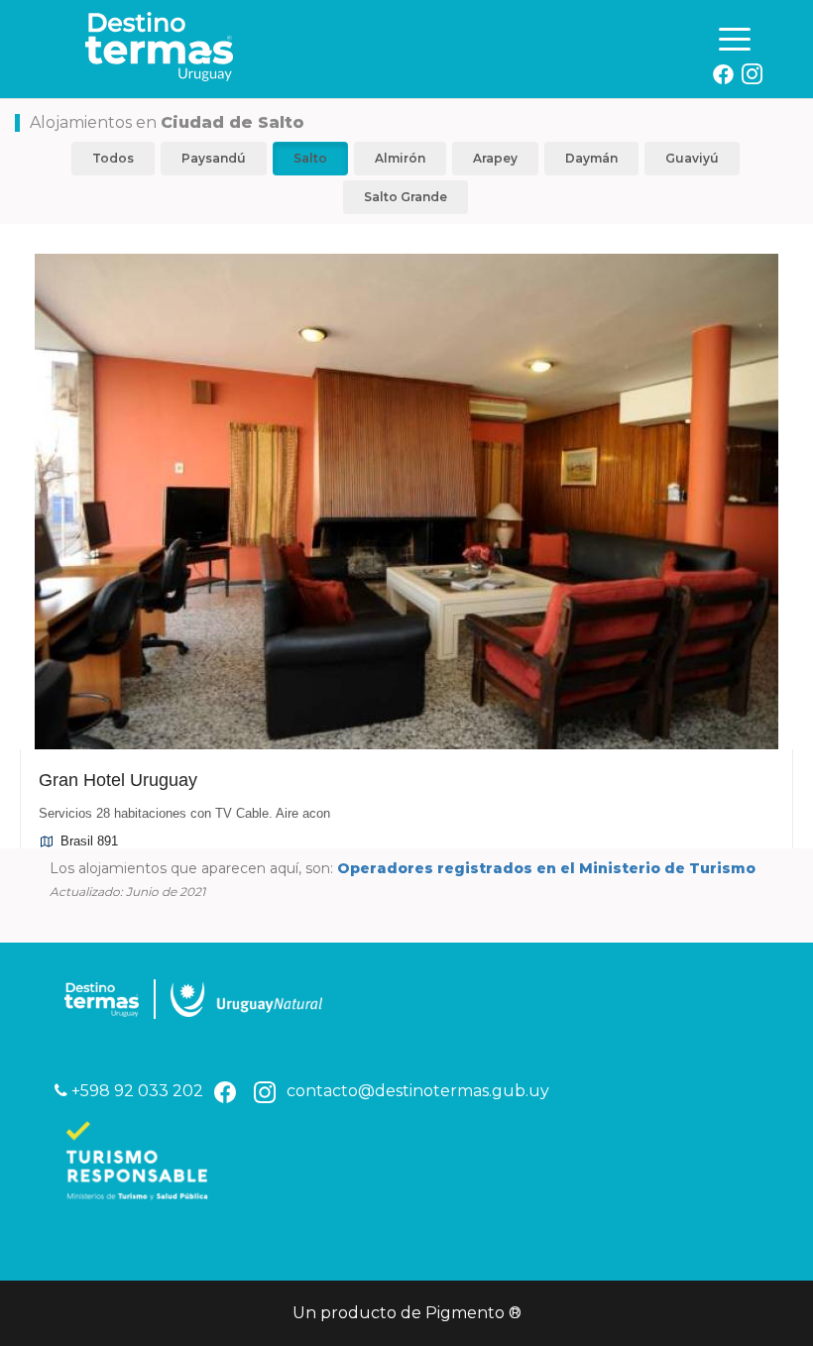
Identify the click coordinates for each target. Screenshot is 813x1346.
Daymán (591, 158)
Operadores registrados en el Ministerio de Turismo (546, 868)
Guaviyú (692, 158)
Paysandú (213, 158)
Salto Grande (405, 196)
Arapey (495, 158)
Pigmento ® (473, 1312)
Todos (113, 158)
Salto (310, 158)
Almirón (400, 158)
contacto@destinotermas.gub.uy (418, 1090)
